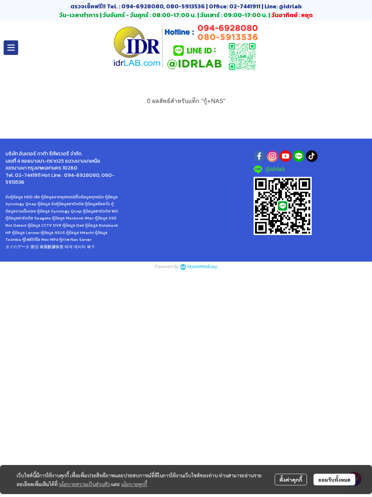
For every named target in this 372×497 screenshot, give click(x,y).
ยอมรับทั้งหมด (334, 479)
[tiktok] (312, 156)
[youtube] (285, 156)
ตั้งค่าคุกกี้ (290, 479)
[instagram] (272, 156)
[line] (298, 156)
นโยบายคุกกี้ (134, 484)
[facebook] (259, 156)
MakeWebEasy (202, 267)
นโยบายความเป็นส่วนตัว (84, 484)
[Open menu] (11, 47)
